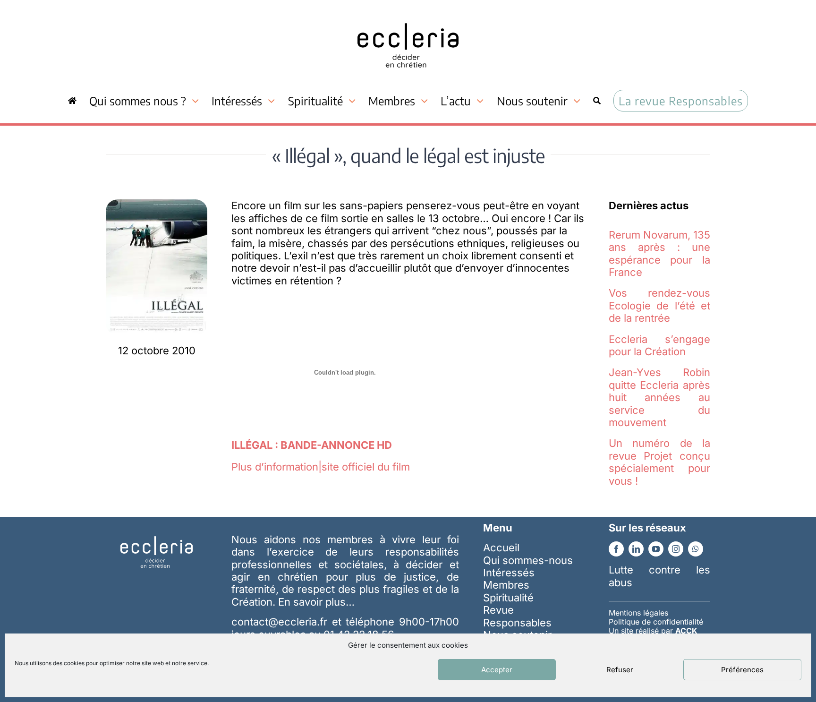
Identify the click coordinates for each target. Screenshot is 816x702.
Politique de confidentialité (656, 621)
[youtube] (655, 548)
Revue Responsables (517, 616)
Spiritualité (508, 597)
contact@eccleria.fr (281, 622)
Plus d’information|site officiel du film (320, 467)
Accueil (501, 547)
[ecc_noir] (408, 15)
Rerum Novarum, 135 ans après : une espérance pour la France (659, 253)
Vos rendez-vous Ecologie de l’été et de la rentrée (659, 305)
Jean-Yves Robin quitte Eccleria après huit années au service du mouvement (659, 397)
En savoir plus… (316, 602)
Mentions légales (638, 612)
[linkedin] (636, 548)
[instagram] (675, 548)
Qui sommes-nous (528, 560)
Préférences (742, 669)
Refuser (619, 669)
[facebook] (616, 548)
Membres (506, 585)
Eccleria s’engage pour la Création (659, 345)
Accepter (496, 669)
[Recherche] (597, 100)
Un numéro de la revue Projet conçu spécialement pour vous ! (659, 462)
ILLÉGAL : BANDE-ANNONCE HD (311, 445)
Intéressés (509, 572)
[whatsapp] (695, 548)
